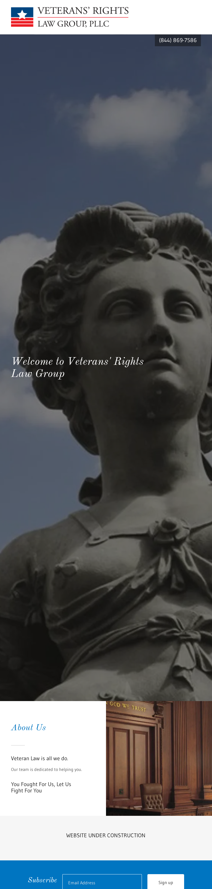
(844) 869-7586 (178, 40)
